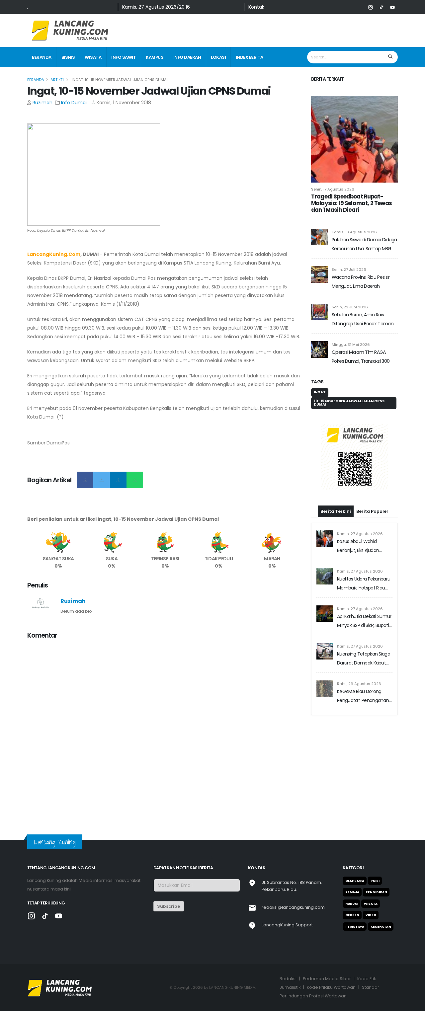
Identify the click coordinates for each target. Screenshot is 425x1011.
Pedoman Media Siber (327, 978)
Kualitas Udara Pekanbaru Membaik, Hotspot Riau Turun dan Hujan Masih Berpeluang (363, 584)
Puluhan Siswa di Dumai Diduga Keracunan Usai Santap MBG (364, 244)
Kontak (256, 7)
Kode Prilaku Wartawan (331, 987)
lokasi (218, 57)
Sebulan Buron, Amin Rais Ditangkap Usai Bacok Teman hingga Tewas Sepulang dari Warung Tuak (362, 319)
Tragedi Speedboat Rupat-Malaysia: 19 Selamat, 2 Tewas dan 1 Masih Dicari (351, 203)
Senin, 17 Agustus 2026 (332, 189)
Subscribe (168, 906)
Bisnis (68, 57)
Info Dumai (74, 102)
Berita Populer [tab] (372, 511)
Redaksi (288, 978)
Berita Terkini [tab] (335, 511)
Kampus (154, 57)
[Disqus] (165, 728)
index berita (249, 57)
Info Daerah (187, 57)
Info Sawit (123, 57)
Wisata (93, 57)
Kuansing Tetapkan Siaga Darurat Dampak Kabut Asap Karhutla (363, 659)
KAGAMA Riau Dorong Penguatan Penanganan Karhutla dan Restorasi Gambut (363, 696)
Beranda (41, 57)
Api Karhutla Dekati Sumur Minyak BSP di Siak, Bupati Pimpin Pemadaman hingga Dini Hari (364, 621)
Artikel (57, 79)
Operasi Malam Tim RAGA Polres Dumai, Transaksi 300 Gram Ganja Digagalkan (360, 357)
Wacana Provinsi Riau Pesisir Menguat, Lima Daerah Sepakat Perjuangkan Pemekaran (360, 282)
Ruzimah (42, 102)
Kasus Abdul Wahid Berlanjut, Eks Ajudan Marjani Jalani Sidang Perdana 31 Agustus (358, 546)
